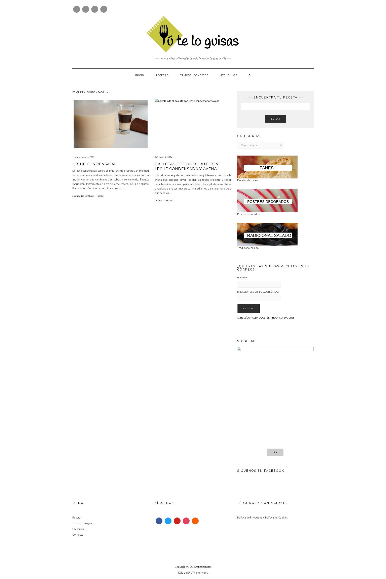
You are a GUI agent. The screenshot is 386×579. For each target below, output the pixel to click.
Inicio (139, 75)
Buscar (275, 118)
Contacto (77, 534)
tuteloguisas (204, 566)
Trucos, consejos (194, 75)
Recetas (162, 75)
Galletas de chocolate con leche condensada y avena (187, 166)
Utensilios (228, 75)
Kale (180, 572)
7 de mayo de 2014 (163, 157)
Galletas (158, 200)
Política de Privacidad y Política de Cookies (262, 517)
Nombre (242, 277)
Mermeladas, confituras (83, 196)
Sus (275, 452)
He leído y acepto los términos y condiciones (267, 317)
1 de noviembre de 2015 (83, 157)
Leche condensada (94, 164)
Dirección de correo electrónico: (258, 291)
